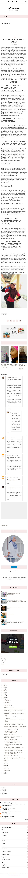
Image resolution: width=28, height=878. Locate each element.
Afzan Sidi (4, 807)
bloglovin (4, 787)
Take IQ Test (4, 525)
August (6, 760)
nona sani (9, 377)
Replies (9, 409)
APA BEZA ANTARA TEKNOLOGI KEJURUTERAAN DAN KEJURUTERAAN (16, 601)
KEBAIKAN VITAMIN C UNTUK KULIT (13, 750)
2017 (4, 695)
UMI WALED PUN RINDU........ (8, 808)
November (7, 702)
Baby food (4, 865)
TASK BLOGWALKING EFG (10, 739)
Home (2, 657)
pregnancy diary (6, 854)
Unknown (9, 455)
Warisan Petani (6, 813)
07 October (18, 487)
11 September (15, 455)
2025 (4, 684)
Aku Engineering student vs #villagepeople (13, 594)
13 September (15, 477)
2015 (4, 699)
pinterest (4, 789)
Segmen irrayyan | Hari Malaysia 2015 (13, 736)
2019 (4, 692)
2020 (4, 690)
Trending (3, 659)
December (7, 700)
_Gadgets (3, 660)
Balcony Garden (5, 867)
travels (3, 838)
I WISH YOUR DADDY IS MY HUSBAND (13, 723)
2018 (4, 694)
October (6, 704)
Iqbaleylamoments (6, 851)
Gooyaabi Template (14, 875)
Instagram (4, 793)
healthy (14, 37)
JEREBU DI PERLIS (8, 707)
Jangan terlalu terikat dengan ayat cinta (13, 757)
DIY (2, 862)
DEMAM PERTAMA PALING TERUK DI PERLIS (15, 726)
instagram (4, 790)
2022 (4, 687)
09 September (15, 377)
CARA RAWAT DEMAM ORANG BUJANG (13, 724)
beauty (3, 843)
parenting (4, 848)
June (5, 763)
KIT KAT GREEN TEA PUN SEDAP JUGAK (14, 747)
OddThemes (12, 873)
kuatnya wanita (10, 614)
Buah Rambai (5, 815)
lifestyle (3, 830)
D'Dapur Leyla (5, 832)
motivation (4, 835)
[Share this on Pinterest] (14, 321)
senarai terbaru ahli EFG (10, 734)
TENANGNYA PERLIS (9, 737)
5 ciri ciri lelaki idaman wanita (11, 729)
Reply (8, 405)
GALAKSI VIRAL (6, 809)
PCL (7, 437)
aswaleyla (14, 412)
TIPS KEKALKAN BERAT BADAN (12, 749)
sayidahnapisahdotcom (8, 816)
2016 (4, 697)
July (5, 762)
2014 (4, 772)
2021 (4, 689)
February (6, 770)
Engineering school (6, 827)
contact (3, 664)
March (6, 768)
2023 (4, 685)
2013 (4, 773)
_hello (2, 662)
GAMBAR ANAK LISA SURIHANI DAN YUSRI (14, 728)
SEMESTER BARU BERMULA (11, 755)
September (7, 705)
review (3, 840)
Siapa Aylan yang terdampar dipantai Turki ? (14, 758)
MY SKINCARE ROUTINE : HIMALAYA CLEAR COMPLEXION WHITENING (15, 621)
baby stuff (4, 856)
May (5, 765)
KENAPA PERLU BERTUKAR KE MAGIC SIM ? (15, 709)
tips (2, 846)
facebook (4, 792)
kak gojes (9, 477)
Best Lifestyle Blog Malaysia (9, 803)
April (5, 767)
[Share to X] (11, 321)
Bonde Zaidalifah (11, 487)
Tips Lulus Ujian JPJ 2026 (8, 817)
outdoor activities (6, 859)
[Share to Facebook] (8, 321)
